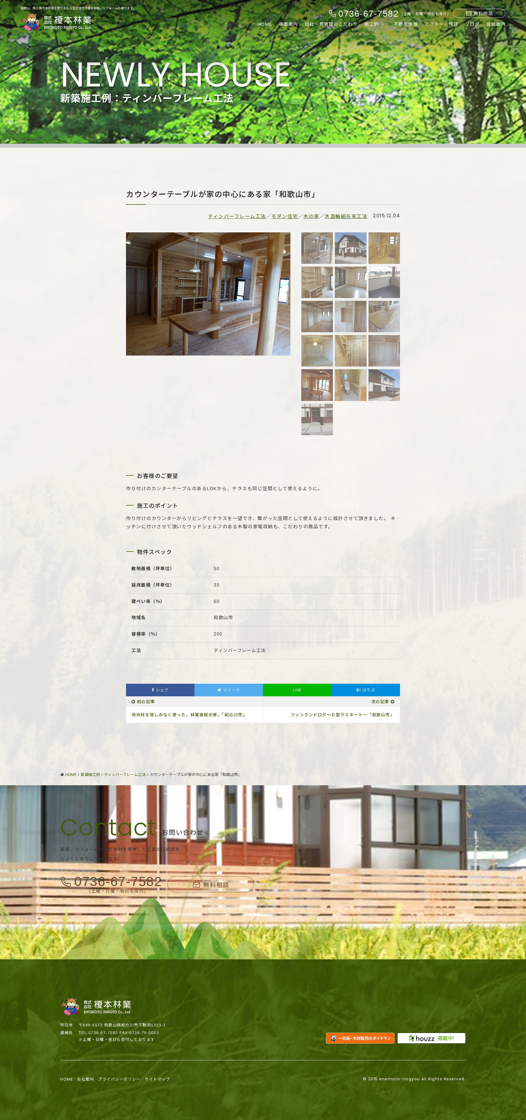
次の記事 (380, 702)
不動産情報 (406, 24)
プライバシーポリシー (119, 1079)
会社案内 (495, 24)
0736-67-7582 (118, 881)
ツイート (231, 690)
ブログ (472, 24)
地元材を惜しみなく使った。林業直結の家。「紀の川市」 (189, 715)
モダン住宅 (284, 216)
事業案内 (288, 24)
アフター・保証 (441, 24)
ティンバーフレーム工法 (237, 216)
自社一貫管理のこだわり (331, 24)
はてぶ (365, 690)
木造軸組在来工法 (346, 216)
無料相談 (483, 13)
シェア (162, 690)
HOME (265, 24)
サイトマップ (157, 1079)
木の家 (311, 216)
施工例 (371, 24)
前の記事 (146, 702)
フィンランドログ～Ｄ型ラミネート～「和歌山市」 (343, 715)
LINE (297, 690)
